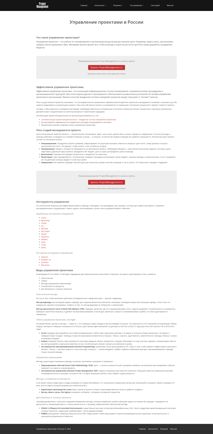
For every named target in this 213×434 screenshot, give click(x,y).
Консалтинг (100, 5)
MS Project (45, 231)
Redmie (44, 239)
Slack (43, 242)
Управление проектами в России (50, 429)
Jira (42, 226)
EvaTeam (45, 262)
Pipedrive (45, 237)
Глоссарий (155, 5)
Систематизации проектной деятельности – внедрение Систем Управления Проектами (78, 119)
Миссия (170, 5)
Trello (43, 245)
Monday (44, 228)
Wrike (43, 247)
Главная (83, 5)
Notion (44, 234)
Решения (117, 5)
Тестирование (136, 5)
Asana (43, 218)
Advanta (44, 257)
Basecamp (45, 220)
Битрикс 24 (46, 259)
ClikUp (43, 223)
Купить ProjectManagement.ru (107, 67)
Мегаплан (45, 265)
